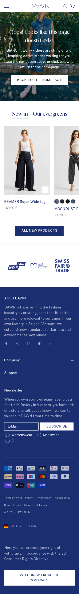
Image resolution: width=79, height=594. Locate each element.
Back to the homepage (39, 80)
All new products (39, 230)
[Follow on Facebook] (6, 343)
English (32, 526)
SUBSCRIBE (56, 426)
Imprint (29, 498)
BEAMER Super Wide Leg (25, 202)
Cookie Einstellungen (36, 505)
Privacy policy (44, 498)
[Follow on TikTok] (39, 343)
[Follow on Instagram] (17, 343)
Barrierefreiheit (12, 505)
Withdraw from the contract (39, 578)
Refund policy (62, 498)
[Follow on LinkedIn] (50, 343)
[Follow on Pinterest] (28, 343)
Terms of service (13, 498)
